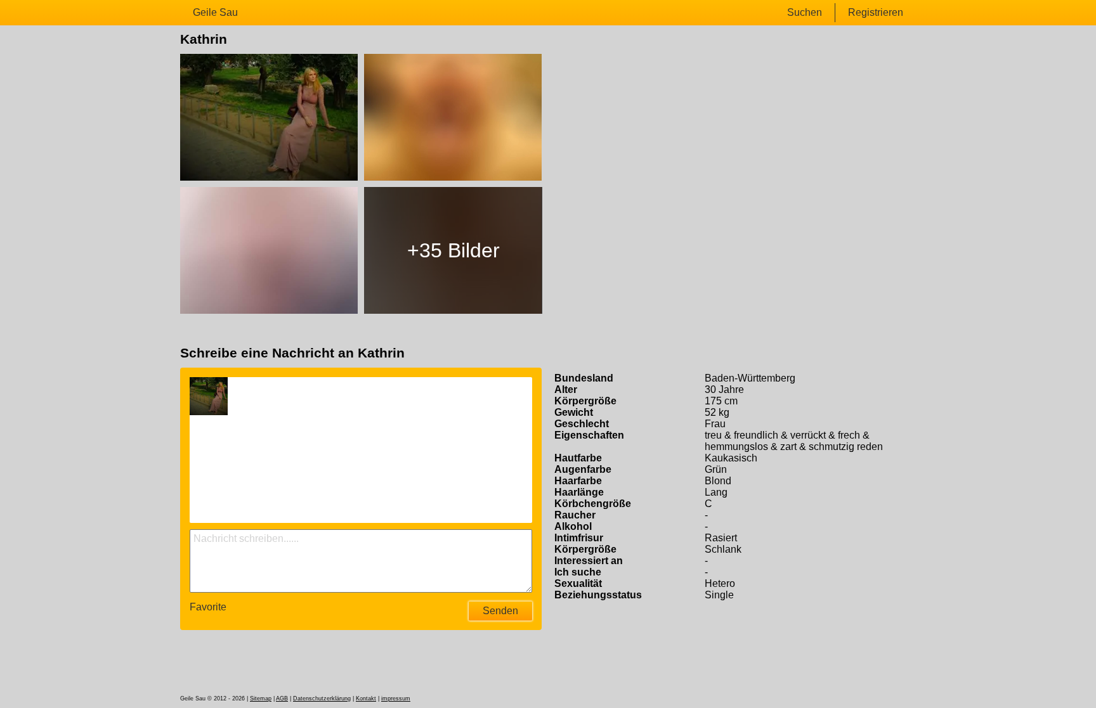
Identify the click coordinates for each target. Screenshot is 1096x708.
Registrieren (875, 12)
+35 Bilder (453, 250)
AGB (282, 698)
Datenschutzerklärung (322, 698)
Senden (500, 610)
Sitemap (260, 698)
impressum (395, 698)
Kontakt (366, 698)
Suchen (804, 12)
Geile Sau (215, 12)
